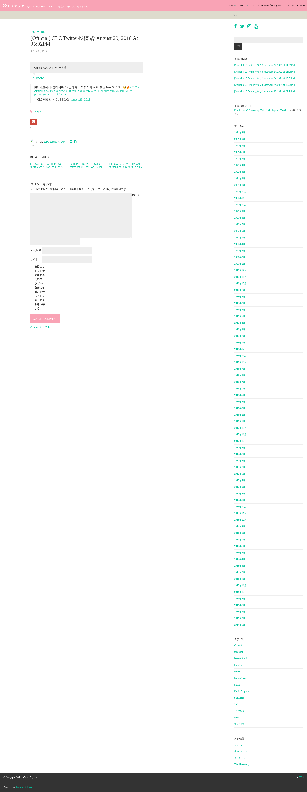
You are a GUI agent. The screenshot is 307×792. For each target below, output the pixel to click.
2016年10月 (240, 520)
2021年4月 (239, 165)
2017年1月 (239, 500)
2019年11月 (240, 277)
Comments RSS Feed (41, 327)
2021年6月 (239, 152)
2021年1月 (239, 185)
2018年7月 (239, 382)
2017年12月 (240, 428)
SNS (231, 5)
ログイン (238, 745)
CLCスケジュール (296, 5)
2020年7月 (239, 224)
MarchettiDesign (24, 787)
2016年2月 (239, 572)
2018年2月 (239, 415)
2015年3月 (239, 618)
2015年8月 (239, 605)
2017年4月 (239, 480)
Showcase (239, 698)
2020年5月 (239, 238)
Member (238, 665)
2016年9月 (239, 526)
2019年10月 (240, 283)
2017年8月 (239, 454)
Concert (238, 645)
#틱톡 (90, 91)
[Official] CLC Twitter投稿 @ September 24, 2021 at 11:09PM (47, 165)
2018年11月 (240, 356)
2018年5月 (239, 395)
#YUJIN (48, 91)
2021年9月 (239, 132)
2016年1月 (239, 579)
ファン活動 (239, 724)
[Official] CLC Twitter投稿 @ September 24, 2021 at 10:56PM (125, 165)
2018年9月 (239, 369)
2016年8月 (239, 533)
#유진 (57, 91)
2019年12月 (240, 270)
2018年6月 (239, 389)
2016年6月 (239, 546)
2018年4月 (239, 402)
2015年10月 (240, 592)
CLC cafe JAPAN (55, 141)
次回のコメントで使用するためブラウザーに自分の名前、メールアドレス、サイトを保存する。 (40, 287)
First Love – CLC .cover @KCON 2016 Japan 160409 (260, 110)
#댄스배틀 (78, 91)
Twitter (37, 111)
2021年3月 (239, 172)
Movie (243, 5)
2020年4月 (239, 244)
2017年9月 (239, 448)
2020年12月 (240, 192)
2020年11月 (240, 198)
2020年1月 (239, 264)
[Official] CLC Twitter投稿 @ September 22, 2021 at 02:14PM (264, 91)
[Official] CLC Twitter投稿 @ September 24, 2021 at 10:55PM (264, 85)
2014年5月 (239, 625)
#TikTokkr (126, 91)
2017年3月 (239, 487)
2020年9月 (239, 211)
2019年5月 (239, 316)
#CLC (133, 87)
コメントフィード (243, 758)
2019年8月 (239, 297)
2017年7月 (239, 461)
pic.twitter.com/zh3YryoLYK (51, 94)
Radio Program (241, 691)
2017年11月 (240, 434)
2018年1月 (239, 421)
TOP (301, 777)
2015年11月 (240, 585)
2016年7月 (239, 540)
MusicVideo (240, 678)
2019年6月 (239, 310)
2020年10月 (240, 205)
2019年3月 (239, 329)
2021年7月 (239, 146)
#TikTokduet (101, 91)
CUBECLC (38, 78)
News (237, 685)
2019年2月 (239, 336)
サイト (34, 259)
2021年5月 (239, 159)
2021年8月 (239, 139)
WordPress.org (241, 764)
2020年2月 (239, 257)
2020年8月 (239, 218)
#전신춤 (66, 91)
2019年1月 (239, 343)
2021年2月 (239, 178)
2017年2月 (239, 494)
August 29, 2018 (80, 99)
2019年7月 (239, 303)
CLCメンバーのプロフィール (267, 5)
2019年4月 (239, 323)
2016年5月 (239, 553)
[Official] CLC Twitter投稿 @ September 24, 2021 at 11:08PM (86, 165)
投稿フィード (241, 751)
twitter (39, 32)
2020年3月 (239, 251)
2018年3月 (239, 408)
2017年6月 (239, 467)
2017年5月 (239, 474)
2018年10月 (240, 362)
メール (35, 250)
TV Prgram (239, 711)
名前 (136, 195)
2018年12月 (240, 349)
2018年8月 (239, 375)
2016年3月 (239, 566)
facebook (238, 652)
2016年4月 (239, 559)
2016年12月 (240, 507)
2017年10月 (240, 441)
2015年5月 (239, 612)
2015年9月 (239, 599)
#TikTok (114, 91)
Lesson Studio (241, 658)
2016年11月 (240, 513)
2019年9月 (239, 290)
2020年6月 (239, 231)
